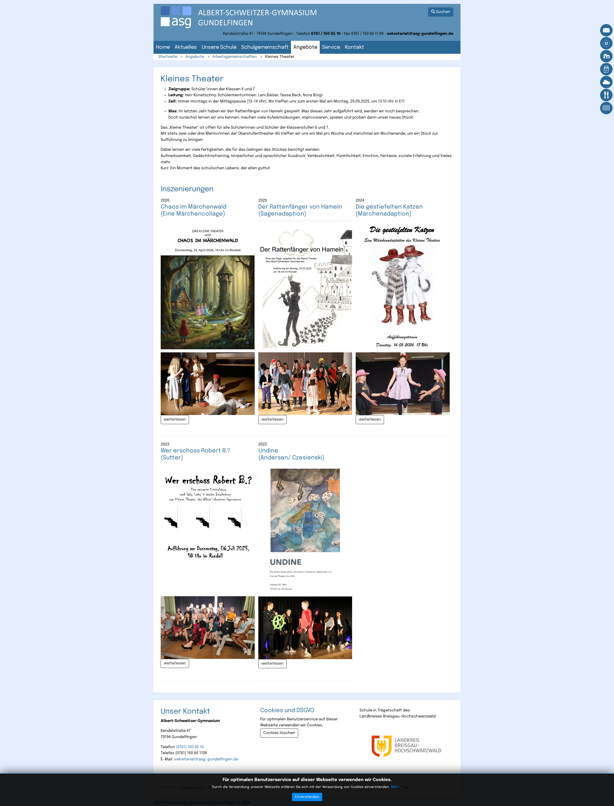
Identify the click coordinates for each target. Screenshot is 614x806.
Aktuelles (186, 47)
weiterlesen (175, 419)
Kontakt (354, 47)
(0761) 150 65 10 (190, 747)
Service (331, 47)
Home (163, 47)
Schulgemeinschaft (265, 47)
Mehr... (396, 787)
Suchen (442, 12)
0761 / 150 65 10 (326, 34)
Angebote (305, 47)
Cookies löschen (279, 733)
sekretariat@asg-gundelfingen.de (420, 34)
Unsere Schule (219, 47)
